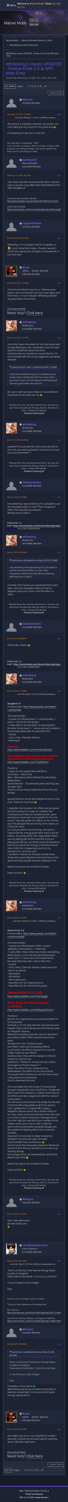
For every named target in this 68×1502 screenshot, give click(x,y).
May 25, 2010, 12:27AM (17, 1214)
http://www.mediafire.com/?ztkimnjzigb (27, 996)
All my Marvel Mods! (16, 308)
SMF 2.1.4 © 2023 (26, 1497)
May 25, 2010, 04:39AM (17, 1429)
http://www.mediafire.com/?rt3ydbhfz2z (28, 762)
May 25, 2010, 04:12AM (17, 1261)
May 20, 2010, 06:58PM (17, 638)
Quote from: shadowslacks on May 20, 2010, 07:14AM (34, 560)
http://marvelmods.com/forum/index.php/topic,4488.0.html (34, 1320)
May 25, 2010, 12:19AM (17, 691)
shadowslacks (31, 482)
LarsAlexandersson (35, 1245)
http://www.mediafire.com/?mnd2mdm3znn (29, 749)
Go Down (10, 86)
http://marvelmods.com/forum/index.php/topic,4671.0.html (34, 1312)
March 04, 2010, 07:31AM (18, 238)
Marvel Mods (15, 23)
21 (46, 86)
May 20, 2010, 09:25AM (17, 552)
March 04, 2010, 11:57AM (18, 283)
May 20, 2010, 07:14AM (17, 497)
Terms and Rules (32, 1490)
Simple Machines (42, 1497)
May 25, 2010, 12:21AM (17, 917)
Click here (35, 312)
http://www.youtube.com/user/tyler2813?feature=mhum (32, 201)
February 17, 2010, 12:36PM (19, 114)
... (43, 86)
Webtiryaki (38, 1494)
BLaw (26, 267)
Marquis (27, 1199)
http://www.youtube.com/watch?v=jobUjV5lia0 (31, 708)
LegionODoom (31, 223)
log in (55, 3)
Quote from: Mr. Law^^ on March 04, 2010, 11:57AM (34, 367)
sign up (20, 6)
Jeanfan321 (29, 160)
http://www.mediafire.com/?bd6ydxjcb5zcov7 (30, 1009)
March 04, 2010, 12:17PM (18, 337)
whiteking (29, 322)
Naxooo (27, 99)
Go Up (8, 1470)
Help (21, 1490)
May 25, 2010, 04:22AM (17, 1344)
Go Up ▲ (45, 1490)
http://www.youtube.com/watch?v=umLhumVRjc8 (31, 935)
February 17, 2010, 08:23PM (19, 175)
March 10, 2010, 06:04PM (18, 440)
